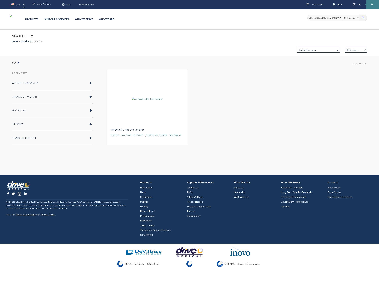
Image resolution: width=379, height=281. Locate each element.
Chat (68, 5)
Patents (191, 211)
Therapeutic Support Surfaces (155, 230)
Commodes (146, 197)
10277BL (163, 135)
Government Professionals (294, 201)
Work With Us (241, 197)
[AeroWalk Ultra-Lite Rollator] (147, 99)
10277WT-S (139, 135)
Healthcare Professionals (293, 197)
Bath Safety (146, 187)
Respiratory (146, 220)
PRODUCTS (31, 19)
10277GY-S (152, 135)
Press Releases (195, 201)
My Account (334, 187)
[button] (18, 5)
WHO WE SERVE (84, 19)
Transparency (194, 216)
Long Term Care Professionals (296, 192)
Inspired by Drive (86, 4)
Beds (143, 192)
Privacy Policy (48, 214)
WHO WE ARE (106, 19)
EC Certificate (153, 264)
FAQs (190, 192)
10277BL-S (175, 135)
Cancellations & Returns (340, 197)
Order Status (317, 4)
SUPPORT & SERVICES (56, 19)
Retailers (285, 206)
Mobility (144, 206)
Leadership (239, 192)
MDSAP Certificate (134, 264)
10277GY (115, 135)
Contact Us (193, 187)
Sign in (340, 4)
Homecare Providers (291, 187)
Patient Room (147, 211)
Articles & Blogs (195, 197)
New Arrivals (146, 235)
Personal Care (147, 216)
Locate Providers (43, 4)
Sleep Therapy (147, 225)
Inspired (144, 201)
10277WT (126, 135)
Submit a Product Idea (199, 206)
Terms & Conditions (26, 214)
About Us (239, 187)
